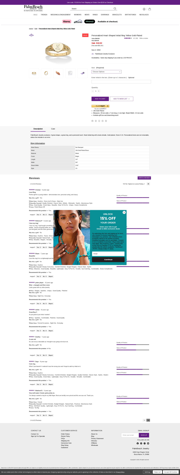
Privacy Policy (102, 248)
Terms (111, 248)
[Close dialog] (124, 212)
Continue (108, 259)
